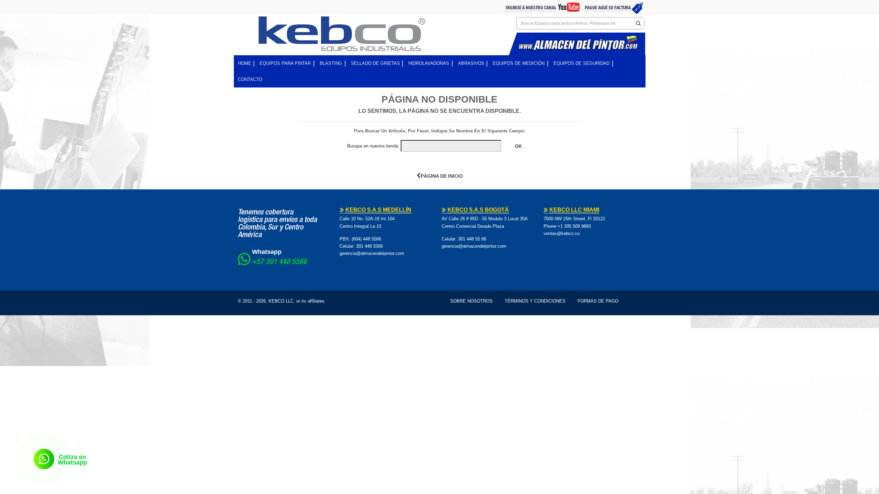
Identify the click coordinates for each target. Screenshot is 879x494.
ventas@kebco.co (562, 233)
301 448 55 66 (472, 239)
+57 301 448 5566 (279, 262)
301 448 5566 (369, 246)
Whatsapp (267, 251)
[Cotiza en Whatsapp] (44, 459)
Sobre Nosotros (471, 301)
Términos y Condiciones (535, 301)
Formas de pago (598, 301)
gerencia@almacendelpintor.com (372, 253)
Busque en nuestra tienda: (373, 146)
